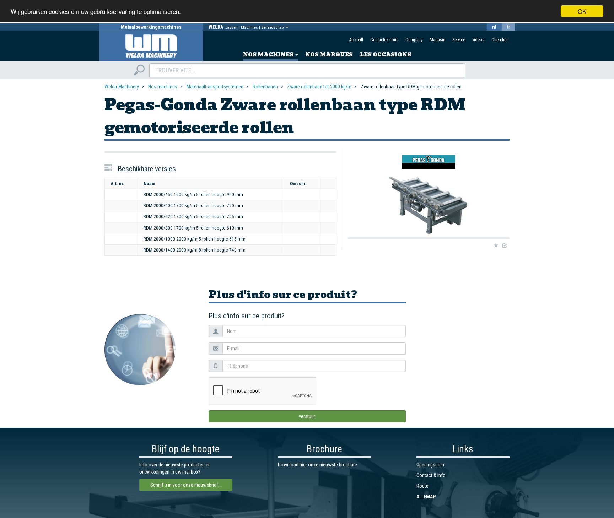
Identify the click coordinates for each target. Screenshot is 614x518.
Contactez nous (384, 39)
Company (413, 39)
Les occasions (385, 55)
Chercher (499, 39)
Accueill (356, 39)
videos (478, 39)
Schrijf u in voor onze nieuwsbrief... (185, 485)
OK (582, 11)
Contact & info (431, 475)
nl (494, 27)
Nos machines (269, 55)
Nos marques (329, 55)
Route (422, 486)
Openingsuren (430, 465)
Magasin (437, 39)
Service (458, 39)
